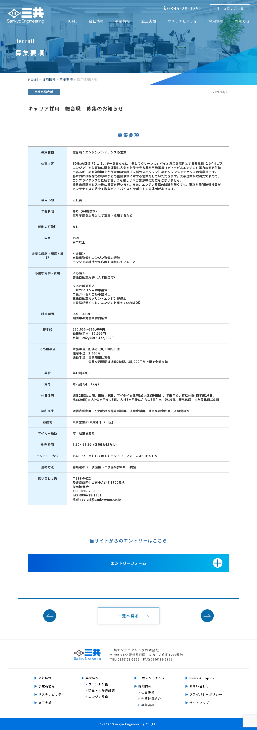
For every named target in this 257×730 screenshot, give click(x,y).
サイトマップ (197, 702)
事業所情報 (44, 686)
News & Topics (199, 678)
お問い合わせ (234, 8)
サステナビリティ (49, 694)
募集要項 (66, 79)
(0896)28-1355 (128, 659)
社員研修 (146, 692)
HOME (33, 79)
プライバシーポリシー (203, 694)
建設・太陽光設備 (100, 690)
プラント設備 (96, 684)
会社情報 (43, 678)
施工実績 (43, 702)
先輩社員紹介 (149, 698)
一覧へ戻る (128, 615)
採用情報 (49, 79)
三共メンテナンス (149, 678)
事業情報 (90, 678)
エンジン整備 (96, 696)
